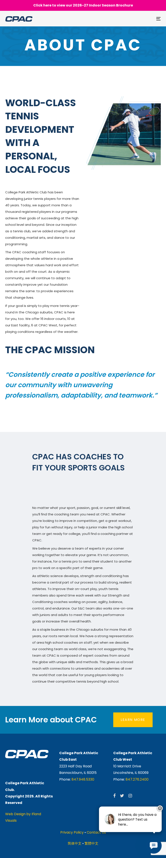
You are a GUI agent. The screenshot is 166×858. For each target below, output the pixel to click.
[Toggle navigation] (135, 18)
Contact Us (96, 832)
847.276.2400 (137, 779)
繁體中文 (91, 843)
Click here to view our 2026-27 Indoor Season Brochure (83, 5)
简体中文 (74, 843)
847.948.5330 (83, 779)
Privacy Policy (72, 832)
